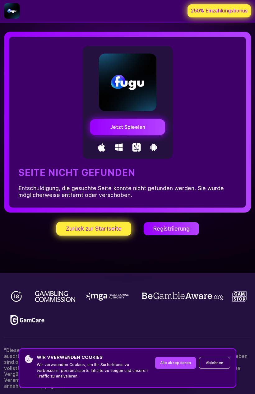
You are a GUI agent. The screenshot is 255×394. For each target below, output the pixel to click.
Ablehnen (214, 363)
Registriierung (171, 228)
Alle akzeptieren (175, 363)
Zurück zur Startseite (94, 228)
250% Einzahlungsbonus (219, 11)
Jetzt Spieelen (127, 127)
